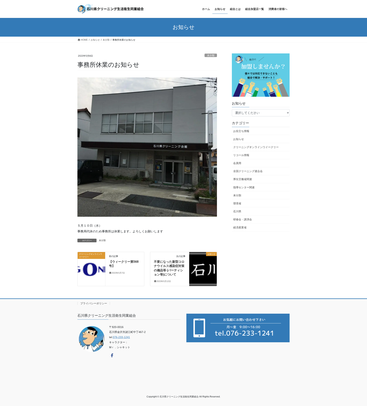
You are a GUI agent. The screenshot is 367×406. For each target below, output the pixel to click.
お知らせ (238, 139)
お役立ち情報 (241, 131)
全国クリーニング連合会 (248, 171)
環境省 (237, 203)
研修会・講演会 (242, 219)
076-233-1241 (121, 337)
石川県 (237, 211)
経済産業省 (240, 227)
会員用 (237, 163)
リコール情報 (241, 155)
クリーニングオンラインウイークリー (256, 147)
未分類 (210, 55)
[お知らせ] (203, 257)
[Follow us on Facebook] (112, 355)
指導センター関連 (244, 187)
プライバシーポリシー (93, 303)
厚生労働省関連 (242, 179)
